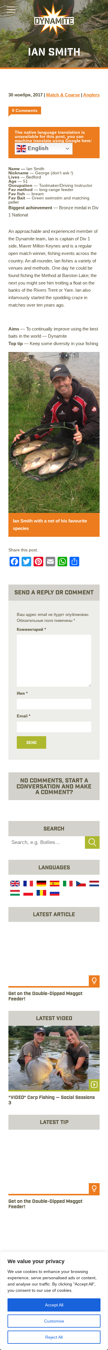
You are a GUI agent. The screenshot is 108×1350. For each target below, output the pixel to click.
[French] (27, 885)
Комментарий (31, 629)
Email (23, 716)
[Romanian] (40, 894)
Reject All (54, 1337)
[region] (54, 1300)
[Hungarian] (14, 894)
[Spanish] (54, 885)
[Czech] (80, 885)
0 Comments (25, 110)
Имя (22, 693)
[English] (14, 885)
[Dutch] (93, 885)
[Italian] (67, 885)
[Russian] (54, 894)
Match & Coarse (63, 94)
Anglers (91, 94)
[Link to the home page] (54, 19)
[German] (40, 885)
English (37, 148)
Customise (54, 1321)
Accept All (54, 1305)
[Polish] (27, 894)
